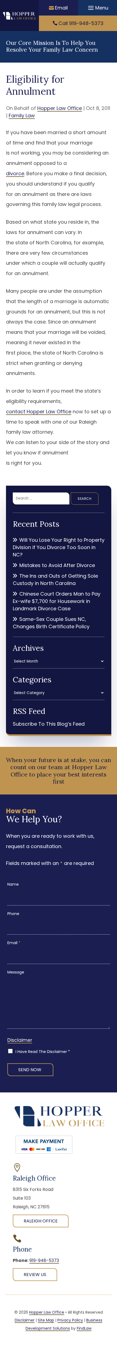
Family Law (22, 115)
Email (61, 7)
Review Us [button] (35, 1274)
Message (15, 972)
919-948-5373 (86, 23)
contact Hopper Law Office (38, 411)
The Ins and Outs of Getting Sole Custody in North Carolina (55, 579)
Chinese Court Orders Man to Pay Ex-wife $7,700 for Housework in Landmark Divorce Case (56, 601)
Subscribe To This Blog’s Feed (49, 723)
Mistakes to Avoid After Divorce (57, 565)
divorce (15, 173)
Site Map (46, 1320)
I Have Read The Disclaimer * (43, 1051)
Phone (13, 913)
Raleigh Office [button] (41, 1221)
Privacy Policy (70, 1320)
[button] (97, 8)
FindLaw (84, 1328)
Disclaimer (19, 1040)
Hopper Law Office (59, 108)
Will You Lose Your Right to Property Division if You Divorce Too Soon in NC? (58, 547)
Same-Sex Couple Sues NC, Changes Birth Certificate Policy (51, 623)
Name (13, 884)
